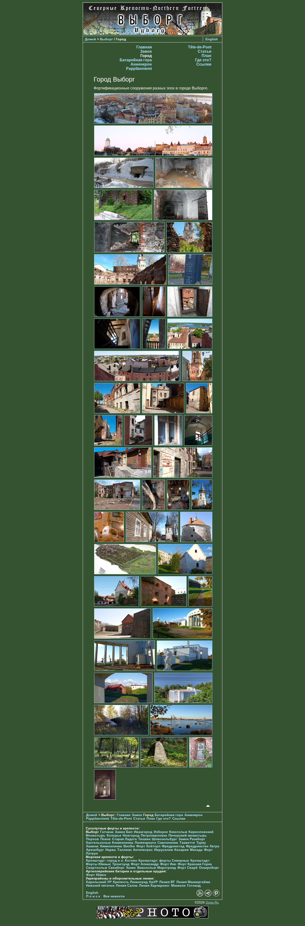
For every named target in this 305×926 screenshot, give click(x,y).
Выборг (106, 39)
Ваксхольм (146, 867)
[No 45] (183, 688)
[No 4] (184, 173)
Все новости (114, 896)
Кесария (181, 850)
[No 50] (201, 752)
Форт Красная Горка (195, 864)
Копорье (114, 835)
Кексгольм (178, 832)
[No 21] (199, 398)
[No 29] (153, 494)
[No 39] (200, 591)
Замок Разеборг (191, 839)
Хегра (214, 846)
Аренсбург (95, 850)
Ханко (131, 867)
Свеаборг (116, 867)
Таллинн (124, 850)
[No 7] (129, 237)
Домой (90, 39)
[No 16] (190, 333)
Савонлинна (168, 842)
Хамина (92, 846)
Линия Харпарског (154, 885)
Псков (105, 839)
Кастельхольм (98, 842)
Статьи (204, 51)
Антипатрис (143, 850)
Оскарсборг (209, 867)
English (211, 39)
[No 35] (125, 559)
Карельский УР (99, 882)
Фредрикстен (197, 846)
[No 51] (105, 784)
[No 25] (198, 430)
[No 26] (123, 462)
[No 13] (190, 301)
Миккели (178, 885)
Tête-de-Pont (199, 47)
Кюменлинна (122, 842)
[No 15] (154, 333)
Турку (201, 842)
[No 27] (183, 462)
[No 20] (163, 398)
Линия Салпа (126, 885)
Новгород (131, 835)
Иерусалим (163, 850)
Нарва (110, 850)
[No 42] (124, 655)
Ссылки (203, 64)
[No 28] (117, 494)
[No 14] (117, 333)
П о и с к (93, 896)
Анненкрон (141, 64)
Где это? (203, 60)
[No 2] (153, 140)
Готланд (194, 885)
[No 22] (108, 430)
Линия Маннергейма (193, 882)
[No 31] (202, 494)
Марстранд (166, 867)
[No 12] (154, 301)
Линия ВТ (167, 882)
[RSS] (200, 895)
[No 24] (168, 430)
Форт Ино (168, 864)
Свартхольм (96, 867)
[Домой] (152, 33)
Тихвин (144, 839)
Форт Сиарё (187, 867)
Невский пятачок (100, 885)
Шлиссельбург (164, 839)
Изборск (161, 832)
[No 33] (152, 527)
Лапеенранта (145, 842)
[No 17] (137, 366)
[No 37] (116, 591)
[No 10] (190, 269)
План (206, 56)
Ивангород (143, 832)
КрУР (153, 882)
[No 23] (138, 430)
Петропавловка (154, 835)
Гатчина (106, 832)
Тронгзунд (120, 864)
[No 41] (182, 623)
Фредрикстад (173, 846)
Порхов (92, 839)
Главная (144, 47)
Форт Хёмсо (96, 875)
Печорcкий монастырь (187, 835)
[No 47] (181, 720)
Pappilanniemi (139, 69)
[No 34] (196, 527)
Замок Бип (123, 832)
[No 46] (121, 720)
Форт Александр (145, 864)
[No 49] (164, 752)
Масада (196, 850)
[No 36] (185, 559)
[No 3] (124, 173)
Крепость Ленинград (130, 882)
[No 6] (183, 205)
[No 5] (123, 205)
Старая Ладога (124, 839)
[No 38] (163, 591)
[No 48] (116, 752)
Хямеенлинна (111, 846)
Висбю (129, 846)
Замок (146, 51)
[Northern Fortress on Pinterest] (216, 895)
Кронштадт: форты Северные (163, 860)
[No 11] (117, 301)
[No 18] (197, 366)
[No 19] (117, 398)
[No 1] (153, 108)
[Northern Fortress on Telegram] (208, 895)
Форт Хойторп (148, 846)
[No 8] (189, 237)
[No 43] (184, 655)
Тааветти (187, 842)
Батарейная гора (136, 60)
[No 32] (109, 527)
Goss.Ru (212, 902)
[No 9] (130, 269)
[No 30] (178, 494)
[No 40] (122, 623)
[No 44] (123, 688)
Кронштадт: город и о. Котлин (111, 860)
